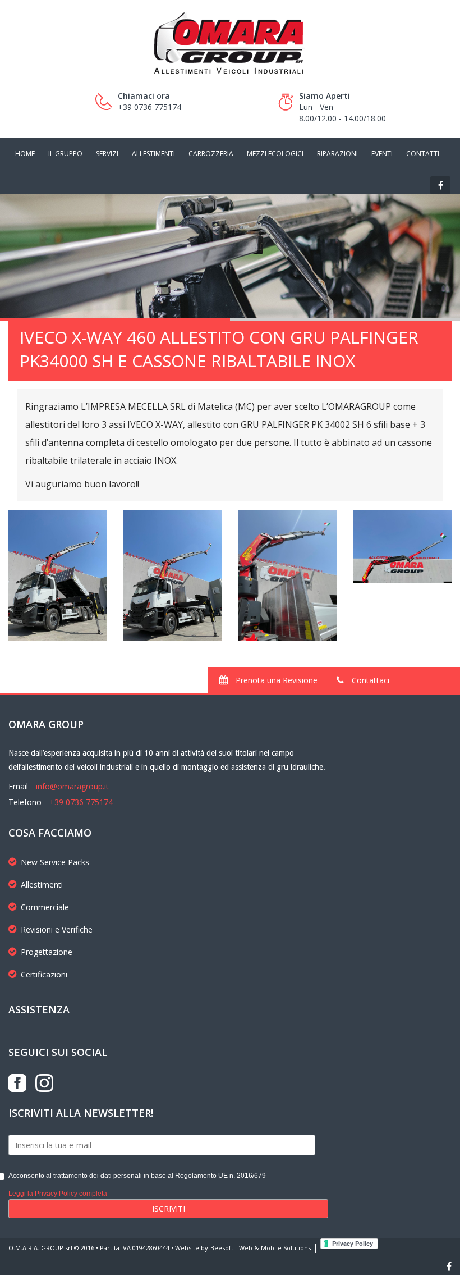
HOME (25, 153)
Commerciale (45, 907)
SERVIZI (107, 153)
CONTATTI (422, 153)
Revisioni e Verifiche (57, 929)
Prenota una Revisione (275, 680)
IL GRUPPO (65, 153)
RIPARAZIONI (337, 153)
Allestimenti (42, 884)
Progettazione (46, 952)
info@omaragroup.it (72, 786)
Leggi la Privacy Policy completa (57, 1194)
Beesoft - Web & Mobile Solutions (260, 1248)
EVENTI (382, 153)
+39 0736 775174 (81, 802)
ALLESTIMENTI (153, 153)
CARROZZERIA (210, 153)
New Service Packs (55, 862)
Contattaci (369, 680)
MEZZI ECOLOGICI (275, 153)
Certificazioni (44, 974)
